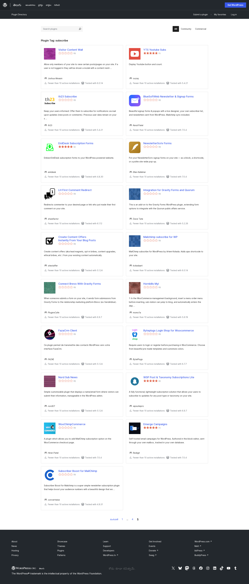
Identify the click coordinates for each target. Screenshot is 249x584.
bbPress (200, 550)
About (14, 541)
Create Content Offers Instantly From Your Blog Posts (77, 238)
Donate (153, 550)
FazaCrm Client (67, 330)
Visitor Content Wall (70, 49)
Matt (198, 546)
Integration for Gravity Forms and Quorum (169, 190)
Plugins (60, 550)
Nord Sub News (68, 377)
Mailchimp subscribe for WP (160, 236)
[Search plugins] (80, 29)
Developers (108, 550)
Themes (61, 546)
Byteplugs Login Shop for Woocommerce (168, 330)
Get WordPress (235, 5)
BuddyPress (202, 555)
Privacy (15, 555)
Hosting (15, 550)
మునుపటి (114, 519)
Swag (153, 555)
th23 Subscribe (67, 96)
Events (152, 546)
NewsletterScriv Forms (157, 143)
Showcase (62, 541)
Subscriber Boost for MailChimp (77, 470)
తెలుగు (41, 568)
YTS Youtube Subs (154, 49)
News (14, 546)
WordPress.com (203, 541)
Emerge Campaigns (155, 424)
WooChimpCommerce (71, 424)
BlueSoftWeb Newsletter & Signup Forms (168, 96)
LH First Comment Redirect (75, 190)
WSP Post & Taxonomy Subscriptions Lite (168, 377)
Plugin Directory (19, 14)
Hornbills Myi (151, 283)
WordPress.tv (110, 555)
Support (107, 546)
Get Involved (155, 541)
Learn (105, 541)
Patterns (61, 555)
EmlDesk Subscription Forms (75, 143)
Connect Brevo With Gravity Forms (79, 283)
